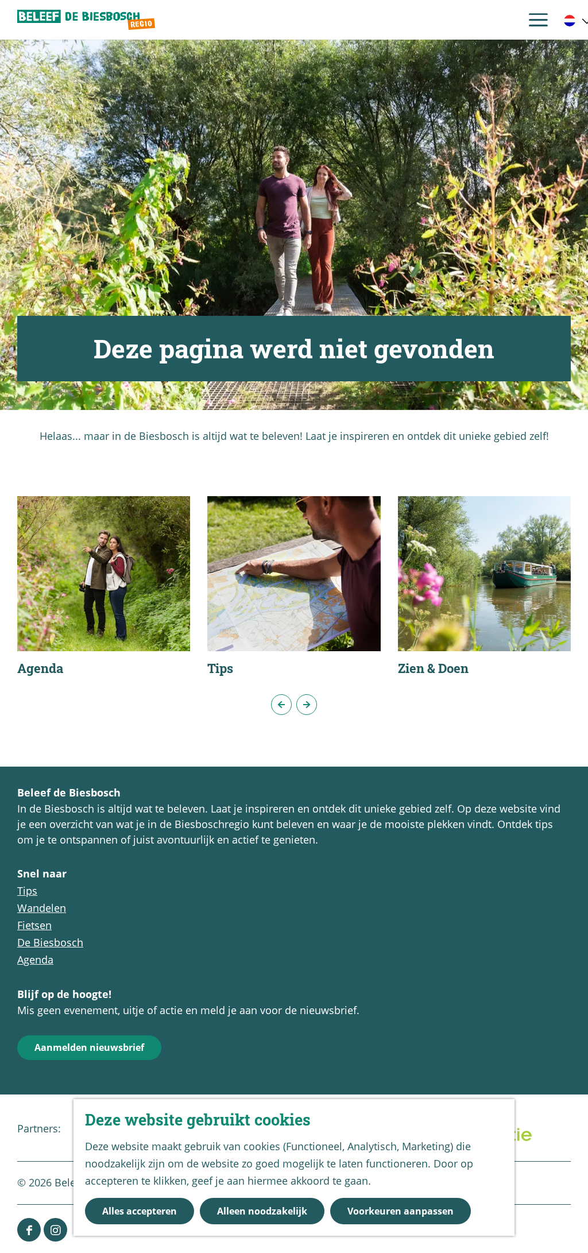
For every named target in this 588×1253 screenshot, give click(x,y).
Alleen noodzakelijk (262, 1211)
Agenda (35, 959)
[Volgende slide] (306, 704)
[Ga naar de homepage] (86, 20)
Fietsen (34, 925)
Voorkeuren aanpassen (400, 1211)
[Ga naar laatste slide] (281, 704)
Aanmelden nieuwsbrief (89, 1047)
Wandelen (41, 908)
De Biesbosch (50, 942)
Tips (27, 891)
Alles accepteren (139, 1211)
